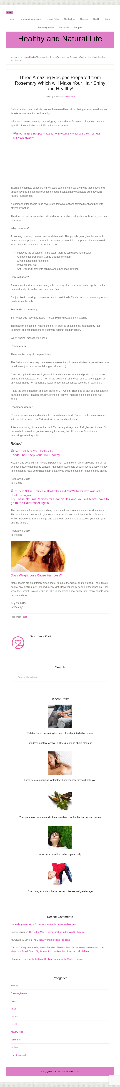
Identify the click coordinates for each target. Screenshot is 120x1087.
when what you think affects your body (60, 854)
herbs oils (16, 1039)
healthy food (17, 1031)
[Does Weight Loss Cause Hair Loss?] (38, 571)
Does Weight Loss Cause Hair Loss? (36, 575)
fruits (13, 1008)
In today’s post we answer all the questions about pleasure (60, 743)
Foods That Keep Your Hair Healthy (35, 455)
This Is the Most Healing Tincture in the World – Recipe (57, 932)
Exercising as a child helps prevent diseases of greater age (60, 891)
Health (24, 617)
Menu (9, 13)
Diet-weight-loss (19, 993)
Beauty (14, 985)
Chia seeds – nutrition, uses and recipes (55, 924)
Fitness (14, 1001)
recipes (14, 1047)
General (15, 1016)
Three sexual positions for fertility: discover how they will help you (60, 780)
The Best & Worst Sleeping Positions (51, 939)
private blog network (21, 924)
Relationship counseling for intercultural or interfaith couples (60, 733)
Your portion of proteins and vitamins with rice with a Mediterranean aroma (60, 817)
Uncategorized (18, 1055)
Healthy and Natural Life (60, 38)
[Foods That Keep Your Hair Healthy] (32, 451)
